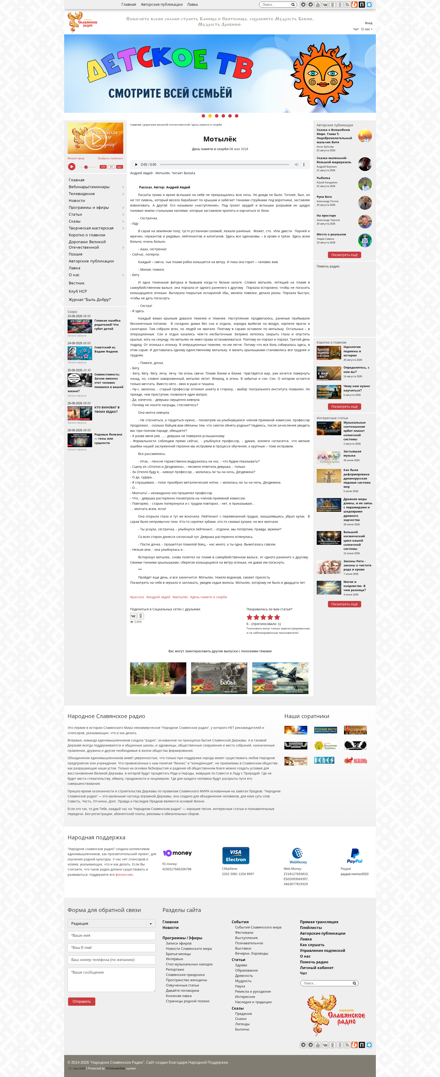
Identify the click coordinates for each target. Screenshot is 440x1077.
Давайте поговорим (182, 990)
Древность (244, 976)
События (240, 922)
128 (103, 166)
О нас (74, 275)
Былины (242, 1029)
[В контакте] (325, 4)
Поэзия (75, 254)
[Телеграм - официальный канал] (303, 4)
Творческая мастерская (91, 228)
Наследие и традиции (253, 1002)
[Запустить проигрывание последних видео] (95, 138)
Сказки (241, 1019)
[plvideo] (362, 4)
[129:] (220, 73)
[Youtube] (318, 4)
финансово (124, 874)
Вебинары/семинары (89, 187)
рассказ (138, 597)
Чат (356, 29)
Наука (240, 986)
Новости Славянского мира (189, 948)
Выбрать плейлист (110, 158)
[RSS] (347, 4)
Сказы (74, 221)
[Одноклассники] (141, 616)
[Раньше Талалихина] (281, 678)
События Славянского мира (258, 927)
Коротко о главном (87, 235)
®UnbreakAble (115, 1068)
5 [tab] (230, 116)
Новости (77, 200)
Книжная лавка (179, 996)
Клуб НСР (78, 291)
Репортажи (175, 969)
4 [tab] (223, 116)
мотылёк (181, 597)
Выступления (246, 938)
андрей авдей (159, 597)
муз (119, 166)
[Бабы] (220, 678)
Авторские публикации (162, 4)
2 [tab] (210, 116)
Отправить (82, 1001)
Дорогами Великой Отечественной (87, 245)
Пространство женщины (186, 980)
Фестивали (244, 932)
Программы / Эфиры (182, 938)
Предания (243, 1014)
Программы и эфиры (89, 207)
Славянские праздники (185, 975)
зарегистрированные (295, 628)
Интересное (245, 997)
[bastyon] (369, 4)
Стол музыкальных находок (189, 964)
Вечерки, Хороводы (251, 953)
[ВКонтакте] (133, 616)
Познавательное (249, 943)
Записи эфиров (179, 943)
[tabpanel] (220, 73)
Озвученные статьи (182, 985)
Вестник (77, 283)
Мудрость (243, 981)
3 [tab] (216, 116)
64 (111, 166)
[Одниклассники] (332, 4)
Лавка (192, 4)
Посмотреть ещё (344, 255)
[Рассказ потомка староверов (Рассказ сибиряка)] (159, 678)
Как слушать (312, 945)
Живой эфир (76, 158)
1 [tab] (203, 116)
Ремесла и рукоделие (253, 991)
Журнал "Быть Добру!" (90, 299)
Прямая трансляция (319, 922)
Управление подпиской (322, 951)
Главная (128, 4)
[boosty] (354, 4)
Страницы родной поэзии (187, 1001)
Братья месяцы (178, 954)
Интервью (174, 959)
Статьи (75, 214)
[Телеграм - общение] (310, 4)
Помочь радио (328, 266)
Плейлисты (311, 928)
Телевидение (82, 194)
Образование (246, 970)
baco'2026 (79, 1068)
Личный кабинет (317, 968)
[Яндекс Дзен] (340, 4)
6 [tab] (236, 116)
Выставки (243, 948)
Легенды (242, 1024)
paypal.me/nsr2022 (355, 874)
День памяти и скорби (210, 149)
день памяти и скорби (209, 597)
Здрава (241, 965)
